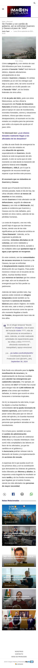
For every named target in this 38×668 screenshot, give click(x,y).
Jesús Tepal (5, 31)
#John (18, 331)
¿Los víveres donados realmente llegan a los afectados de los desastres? (15, 136)
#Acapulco (19, 328)
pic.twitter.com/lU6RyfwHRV (21, 353)
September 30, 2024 (19, 362)
